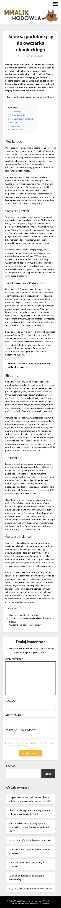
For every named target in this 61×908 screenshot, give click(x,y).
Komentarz (14, 659)
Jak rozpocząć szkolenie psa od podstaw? (30, 840)
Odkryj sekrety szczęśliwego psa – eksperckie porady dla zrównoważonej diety (29, 827)
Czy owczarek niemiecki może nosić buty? (30, 888)
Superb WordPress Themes (35, 903)
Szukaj (10, 765)
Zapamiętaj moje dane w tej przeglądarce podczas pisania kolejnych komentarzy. (32, 744)
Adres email (14, 715)
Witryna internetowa (20, 729)
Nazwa (10, 700)
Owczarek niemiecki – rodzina (23, 615)
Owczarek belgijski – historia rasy (25, 624)
